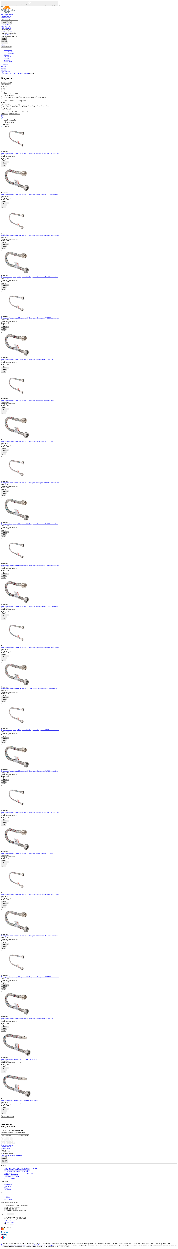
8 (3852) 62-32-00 (6, 31)
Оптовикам (8, 61)
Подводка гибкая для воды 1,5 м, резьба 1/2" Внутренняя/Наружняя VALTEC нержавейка (29, 771)
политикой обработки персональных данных (42, 1245)
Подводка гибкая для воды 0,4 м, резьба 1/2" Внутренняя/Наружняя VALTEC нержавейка (29, 277)
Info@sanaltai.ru (9, 1222)
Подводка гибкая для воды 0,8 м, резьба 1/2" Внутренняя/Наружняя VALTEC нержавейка (29, 524)
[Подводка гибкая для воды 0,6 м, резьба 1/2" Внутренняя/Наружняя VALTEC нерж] (17, 438)
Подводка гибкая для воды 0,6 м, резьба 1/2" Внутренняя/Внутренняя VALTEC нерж (28, 400)
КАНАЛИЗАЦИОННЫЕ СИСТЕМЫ (16, 1171)
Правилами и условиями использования (13, 1245)
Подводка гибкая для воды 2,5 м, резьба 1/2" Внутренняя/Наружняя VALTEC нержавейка (29, 936)
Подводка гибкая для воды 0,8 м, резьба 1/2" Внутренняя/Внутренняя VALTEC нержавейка (30, 483)
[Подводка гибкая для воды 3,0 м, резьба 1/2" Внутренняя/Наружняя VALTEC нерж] (17, 1015)
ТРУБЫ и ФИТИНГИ (11, 1175)
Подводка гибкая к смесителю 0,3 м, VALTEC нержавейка (19, 1059)
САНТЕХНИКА (9, 1178)
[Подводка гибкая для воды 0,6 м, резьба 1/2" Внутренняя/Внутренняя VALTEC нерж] (17, 397)
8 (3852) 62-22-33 (6, 28)
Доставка (7, 60)
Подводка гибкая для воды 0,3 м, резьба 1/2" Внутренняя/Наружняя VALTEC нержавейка (29, 194)
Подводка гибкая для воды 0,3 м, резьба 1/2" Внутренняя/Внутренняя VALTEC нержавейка (30, 153)
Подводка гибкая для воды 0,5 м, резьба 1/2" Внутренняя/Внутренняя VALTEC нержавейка (30, 318)
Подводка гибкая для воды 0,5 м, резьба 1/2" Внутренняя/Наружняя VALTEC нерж (27, 359)
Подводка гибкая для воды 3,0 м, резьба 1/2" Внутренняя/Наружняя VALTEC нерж (27, 1018)
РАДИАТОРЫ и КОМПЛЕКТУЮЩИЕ (17, 1170)
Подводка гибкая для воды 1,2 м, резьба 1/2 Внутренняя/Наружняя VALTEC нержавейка (29, 688)
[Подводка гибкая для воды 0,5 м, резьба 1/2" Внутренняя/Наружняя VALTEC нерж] (17, 356)
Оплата (6, 58)
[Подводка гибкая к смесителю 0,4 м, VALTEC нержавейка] (17, 1097)
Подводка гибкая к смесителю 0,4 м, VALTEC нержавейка (19, 1100)
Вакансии (11, 51)
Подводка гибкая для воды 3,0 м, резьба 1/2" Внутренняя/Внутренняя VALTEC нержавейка (30, 977)
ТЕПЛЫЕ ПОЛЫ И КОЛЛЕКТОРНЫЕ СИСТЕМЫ (21, 1168)
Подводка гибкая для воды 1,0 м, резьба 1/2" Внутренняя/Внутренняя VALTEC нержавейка (30, 565)
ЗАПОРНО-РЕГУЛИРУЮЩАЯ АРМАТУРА (18, 1173)
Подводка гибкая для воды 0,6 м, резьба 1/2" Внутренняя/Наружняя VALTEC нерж (27, 441)
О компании (8, 1184)
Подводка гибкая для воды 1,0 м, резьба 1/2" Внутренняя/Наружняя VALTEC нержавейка (29, 606)
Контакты (7, 56)
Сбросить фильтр (14, 113)
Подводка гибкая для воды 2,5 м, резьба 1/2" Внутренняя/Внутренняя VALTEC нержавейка (30, 894)
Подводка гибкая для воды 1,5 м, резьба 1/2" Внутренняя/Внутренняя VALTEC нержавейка (30, 730)
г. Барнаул (10, 1214)
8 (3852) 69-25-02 (6, 24)
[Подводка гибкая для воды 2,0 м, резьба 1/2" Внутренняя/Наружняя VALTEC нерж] (17, 850)
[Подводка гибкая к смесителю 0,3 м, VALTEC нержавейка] (17, 1056)
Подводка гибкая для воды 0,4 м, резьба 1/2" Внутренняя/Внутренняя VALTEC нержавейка (30, 235)
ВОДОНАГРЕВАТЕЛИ (11, 1176)
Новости (11, 53)
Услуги (6, 55)
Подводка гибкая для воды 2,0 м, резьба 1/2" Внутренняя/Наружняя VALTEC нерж (27, 853)
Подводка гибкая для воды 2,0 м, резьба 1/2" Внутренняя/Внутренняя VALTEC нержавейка (30, 812)
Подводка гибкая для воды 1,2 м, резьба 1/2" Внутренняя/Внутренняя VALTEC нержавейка (30, 647)
